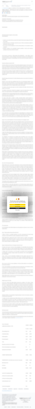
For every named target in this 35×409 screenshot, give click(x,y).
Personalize (17, 208)
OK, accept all (17, 204)
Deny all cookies (17, 206)
